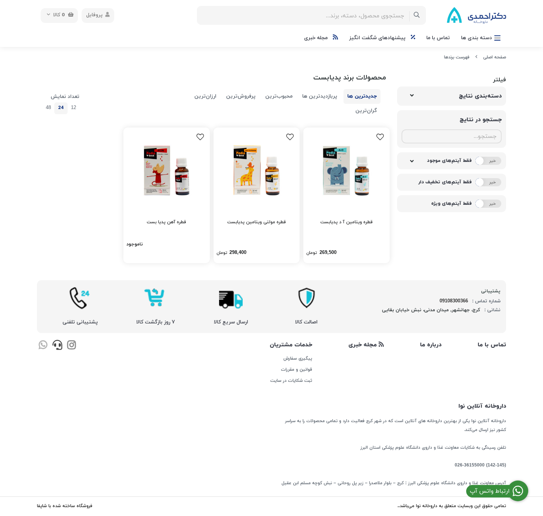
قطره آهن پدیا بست (166, 222)
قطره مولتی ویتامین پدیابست (256, 222)
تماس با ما (438, 37)
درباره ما (430, 345)
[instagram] (71, 346)
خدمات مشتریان (291, 345)
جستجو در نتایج (481, 120)
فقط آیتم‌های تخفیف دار (445, 182)
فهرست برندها (456, 57)
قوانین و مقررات (296, 369)
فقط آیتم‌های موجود (449, 160)
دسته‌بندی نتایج (480, 96)
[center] (416, 15)
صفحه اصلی (494, 57)
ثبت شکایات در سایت (291, 381)
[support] (57, 346)
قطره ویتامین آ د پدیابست (346, 222)
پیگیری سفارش (297, 358)
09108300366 (454, 301)
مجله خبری (316, 37)
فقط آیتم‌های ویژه (451, 203)
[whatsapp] (43, 346)
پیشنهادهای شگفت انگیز (378, 37)
